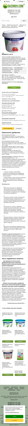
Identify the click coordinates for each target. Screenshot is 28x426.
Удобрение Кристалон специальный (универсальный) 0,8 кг (7, 345)
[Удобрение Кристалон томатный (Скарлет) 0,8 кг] (14, 42)
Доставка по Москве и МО (8, 103)
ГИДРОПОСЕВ (11, 389)
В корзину (14, 87)
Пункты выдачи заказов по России (9, 112)
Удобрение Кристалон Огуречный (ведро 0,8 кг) (7, 314)
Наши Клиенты (14, 387)
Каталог (8, 1)
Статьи (18, 389)
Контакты (22, 388)
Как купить (22, 387)
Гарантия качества (6, 122)
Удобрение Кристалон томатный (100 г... (16, 303)
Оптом (5, 388)
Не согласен (14, 420)
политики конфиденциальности (12, 412)
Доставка (11, 388)
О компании (6, 387)
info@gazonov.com (14, 13)
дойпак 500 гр (20, 81)
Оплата (16, 388)
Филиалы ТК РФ (14, 399)
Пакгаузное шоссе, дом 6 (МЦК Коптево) (11, 100)
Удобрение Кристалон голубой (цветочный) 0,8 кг (20, 314)
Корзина (21, 1)
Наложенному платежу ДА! (8, 118)
